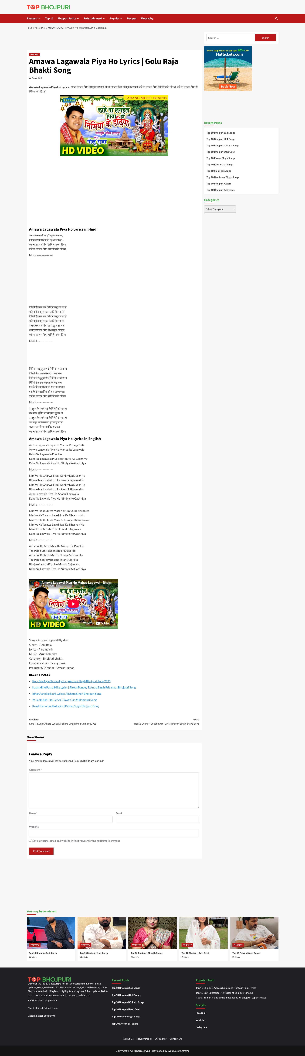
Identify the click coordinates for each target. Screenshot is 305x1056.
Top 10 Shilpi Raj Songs (219, 170)
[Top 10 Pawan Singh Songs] (254, 933)
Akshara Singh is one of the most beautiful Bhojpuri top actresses (231, 997)
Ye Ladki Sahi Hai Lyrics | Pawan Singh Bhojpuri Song (64, 700)
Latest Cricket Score (47, 1008)
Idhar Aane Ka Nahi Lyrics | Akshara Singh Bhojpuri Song (66, 693)
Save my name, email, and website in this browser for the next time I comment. (76, 840)
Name (33, 813)
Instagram (201, 1027)
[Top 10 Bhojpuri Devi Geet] (203, 933)
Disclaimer (160, 1038)
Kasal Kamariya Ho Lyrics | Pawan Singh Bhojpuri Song (65, 706)
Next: (166, 722)
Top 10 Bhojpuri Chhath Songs (223, 145)
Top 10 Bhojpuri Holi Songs (221, 139)
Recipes (132, 18)
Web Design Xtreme (178, 1050)
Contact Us (175, 1038)
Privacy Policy (144, 1038)
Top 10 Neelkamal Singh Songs (223, 177)
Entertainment (93, 18)
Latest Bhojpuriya (45, 1015)
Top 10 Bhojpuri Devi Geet (221, 151)
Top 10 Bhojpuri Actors (219, 183)
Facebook (201, 1012)
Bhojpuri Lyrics (67, 18)
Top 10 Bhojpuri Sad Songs (221, 132)
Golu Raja (34, 54)
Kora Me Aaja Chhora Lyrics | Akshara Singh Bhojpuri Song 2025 (71, 681)
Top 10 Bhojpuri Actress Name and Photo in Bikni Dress (226, 987)
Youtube (200, 1020)
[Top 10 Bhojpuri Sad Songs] (51, 933)
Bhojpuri (32, 18)
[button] (276, 18)
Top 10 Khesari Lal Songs (220, 164)
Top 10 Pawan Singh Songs (221, 158)
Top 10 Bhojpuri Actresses (221, 189)
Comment (35, 769)
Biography (147, 18)
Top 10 (49, 18)
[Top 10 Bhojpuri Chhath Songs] (152, 933)
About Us (128, 1038)
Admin (34, 78)
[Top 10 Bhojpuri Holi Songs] (102, 933)
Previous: (62, 722)
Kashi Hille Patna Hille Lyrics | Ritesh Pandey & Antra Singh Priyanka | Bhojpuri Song (84, 687)
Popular (114, 18)
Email (119, 813)
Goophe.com (50, 1000)
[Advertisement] (114, 40)
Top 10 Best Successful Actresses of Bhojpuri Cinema (224, 992)
